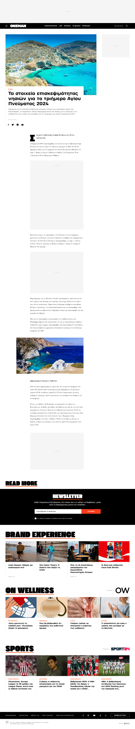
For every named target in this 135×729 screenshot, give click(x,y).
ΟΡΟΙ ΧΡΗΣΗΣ (47, 715)
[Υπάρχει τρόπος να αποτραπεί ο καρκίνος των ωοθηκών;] (83, 607)
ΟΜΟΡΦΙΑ (43, 620)
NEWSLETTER (120, 715)
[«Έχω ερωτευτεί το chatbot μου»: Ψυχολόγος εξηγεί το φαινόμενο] (21, 607)
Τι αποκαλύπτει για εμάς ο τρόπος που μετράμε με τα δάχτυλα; (114, 625)
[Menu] (6, 26)
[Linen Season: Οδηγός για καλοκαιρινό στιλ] (21, 551)
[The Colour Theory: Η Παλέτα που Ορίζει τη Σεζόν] (52, 551)
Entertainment (51, 26)
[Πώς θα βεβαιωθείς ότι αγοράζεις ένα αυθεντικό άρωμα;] (52, 607)
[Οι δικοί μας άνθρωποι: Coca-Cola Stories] (114, 551)
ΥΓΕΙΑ (72, 620)
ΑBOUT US (35, 715)
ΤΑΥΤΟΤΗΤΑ (23, 715)
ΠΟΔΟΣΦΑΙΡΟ (13, 679)
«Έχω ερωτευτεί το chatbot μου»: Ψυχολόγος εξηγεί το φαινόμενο (20, 625)
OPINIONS (43, 679)
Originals (77, 26)
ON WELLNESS (30, 591)
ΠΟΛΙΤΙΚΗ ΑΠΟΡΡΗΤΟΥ (65, 715)
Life (60, 26)
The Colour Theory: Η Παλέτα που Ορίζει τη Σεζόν (49, 567)
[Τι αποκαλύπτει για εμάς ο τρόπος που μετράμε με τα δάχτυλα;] (114, 607)
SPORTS (20, 649)
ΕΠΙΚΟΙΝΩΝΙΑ (11, 715)
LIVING (104, 620)
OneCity (67, 26)
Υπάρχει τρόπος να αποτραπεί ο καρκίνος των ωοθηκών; (80, 625)
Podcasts (86, 26)
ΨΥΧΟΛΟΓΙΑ (13, 620)
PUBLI (10, 89)
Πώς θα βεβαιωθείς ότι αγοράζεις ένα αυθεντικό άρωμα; (51, 625)
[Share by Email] (22, 124)
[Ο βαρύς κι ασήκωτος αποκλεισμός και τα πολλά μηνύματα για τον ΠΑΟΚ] (52, 665)
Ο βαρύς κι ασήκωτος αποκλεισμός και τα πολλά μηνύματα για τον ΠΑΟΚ (51, 684)
